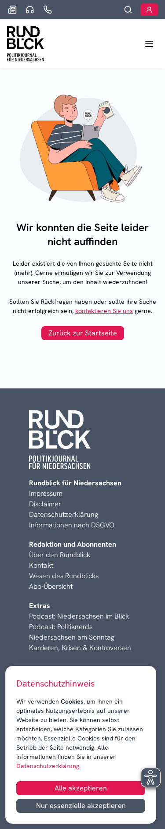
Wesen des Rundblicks (64, 575)
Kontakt (41, 565)
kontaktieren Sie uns (104, 311)
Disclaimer (45, 504)
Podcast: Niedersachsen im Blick (79, 616)
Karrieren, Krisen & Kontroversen (80, 647)
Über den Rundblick (59, 554)
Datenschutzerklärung (47, 766)
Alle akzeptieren (81, 788)
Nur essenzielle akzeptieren (81, 805)
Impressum (45, 493)
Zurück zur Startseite (82, 333)
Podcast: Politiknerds (60, 626)
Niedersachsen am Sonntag (71, 637)
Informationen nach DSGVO (71, 525)
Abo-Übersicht (51, 586)
